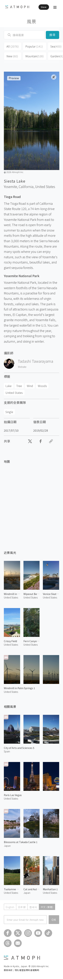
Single (9, 412)
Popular (34, 46)
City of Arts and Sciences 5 (19, 748)
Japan (7, 845)
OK (54, 919)
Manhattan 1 (50, 889)
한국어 (33, 907)
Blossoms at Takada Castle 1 (20, 842)
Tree (19, 386)
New (12, 56)
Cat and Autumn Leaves (31, 889)
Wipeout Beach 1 (31, 594)
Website (22, 367)
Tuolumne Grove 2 (12, 889)
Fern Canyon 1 (31, 641)
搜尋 (52, 34)
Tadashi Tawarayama (35, 361)
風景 (31, 21)
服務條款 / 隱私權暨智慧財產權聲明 (21, 970)
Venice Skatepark (51, 594)
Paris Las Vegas (13, 795)
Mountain (34, 56)
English (10, 907)
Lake (8, 386)
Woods (42, 386)
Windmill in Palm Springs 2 (12, 594)
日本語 (22, 907)
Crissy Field (10, 641)
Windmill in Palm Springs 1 (19, 688)
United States (45, 186)
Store (44, 7)
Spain (7, 751)
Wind (30, 386)
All (12, 46)
